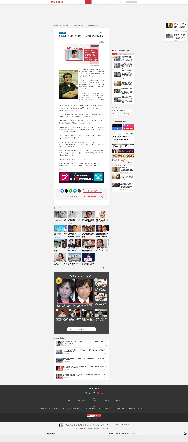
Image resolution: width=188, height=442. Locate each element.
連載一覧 (111, 2)
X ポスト (66, 190)
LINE (70, 189)
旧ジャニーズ (77, 2)
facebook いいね (62, 191)
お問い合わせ (132, 408)
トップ (66, 2)
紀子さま (115, 117)
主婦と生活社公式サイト (142, 408)
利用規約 (48, 408)
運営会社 (43, 408)
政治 (71, 25)
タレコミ (112, 408)
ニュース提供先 (105, 408)
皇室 (83, 2)
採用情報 (118, 408)
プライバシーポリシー (57, 408)
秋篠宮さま (125, 113)
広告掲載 (98, 408)
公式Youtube (129, 128)
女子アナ (123, 110)
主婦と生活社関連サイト (94, 418)
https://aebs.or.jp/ (99, 425)
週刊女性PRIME (57, 25)
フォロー (116, 125)
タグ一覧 (117, 2)
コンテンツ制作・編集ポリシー (88, 408)
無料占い (122, 2)
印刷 (102, 41)
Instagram (115, 110)
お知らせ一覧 (124, 408)
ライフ (93, 2)
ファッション (116, 113)
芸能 (71, 2)
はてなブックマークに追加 (74, 191)
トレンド (99, 2)
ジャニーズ (74, 400)
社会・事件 (88, 2)
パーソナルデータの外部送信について (71, 408)
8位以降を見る (81, 329)
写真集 (130, 110)
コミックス (105, 2)
